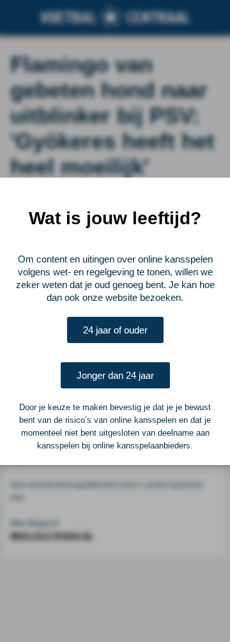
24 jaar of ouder (115, 330)
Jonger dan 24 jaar (115, 375)
